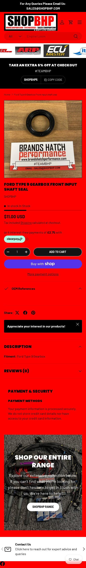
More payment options (43, 274)
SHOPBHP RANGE (43, 506)
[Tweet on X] (17, 313)
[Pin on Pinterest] (33, 313)
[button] (70, 22)
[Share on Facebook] (25, 313)
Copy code (55, 79)
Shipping (26, 222)
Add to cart (57, 252)
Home (7, 94)
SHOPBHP (10, 196)
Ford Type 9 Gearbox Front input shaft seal (35, 94)
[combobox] (43, 36)
